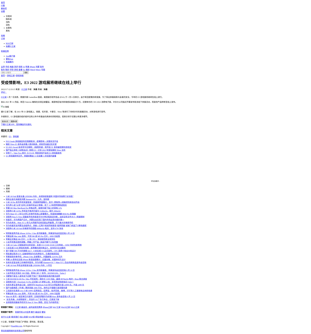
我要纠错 (14, 121)
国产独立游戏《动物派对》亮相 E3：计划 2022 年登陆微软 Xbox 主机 (35, 150)
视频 (20, 67)
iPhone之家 (47, 307)
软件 (42, 67)
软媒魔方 (10, 62)
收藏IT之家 (10, 46)
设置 (3, 11)
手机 (7, 67)
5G (24, 70)
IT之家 (24, 89)
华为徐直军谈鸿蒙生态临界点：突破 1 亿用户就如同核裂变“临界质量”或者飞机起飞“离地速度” (46, 226)
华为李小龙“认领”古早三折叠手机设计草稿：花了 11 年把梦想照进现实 (36, 205)
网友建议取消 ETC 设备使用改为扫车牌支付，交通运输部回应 (32, 254)
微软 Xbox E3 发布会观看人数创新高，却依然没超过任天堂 (31, 144)
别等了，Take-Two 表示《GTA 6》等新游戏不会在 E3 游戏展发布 (34, 153)
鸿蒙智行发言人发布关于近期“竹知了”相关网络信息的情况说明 (33, 276)
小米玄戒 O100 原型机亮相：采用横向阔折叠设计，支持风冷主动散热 (36, 248)
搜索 (26, 73)
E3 (10, 136)
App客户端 (10, 56)
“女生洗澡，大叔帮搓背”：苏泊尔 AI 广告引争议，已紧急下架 (32, 299)
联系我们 (15, 317)
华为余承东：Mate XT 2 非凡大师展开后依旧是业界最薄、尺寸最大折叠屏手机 (39, 223)
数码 (7, 70)
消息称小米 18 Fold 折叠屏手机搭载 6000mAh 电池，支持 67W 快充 (34, 228)
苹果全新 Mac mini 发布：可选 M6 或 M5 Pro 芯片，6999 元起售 (33, 236)
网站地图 (39, 317)
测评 (16, 67)
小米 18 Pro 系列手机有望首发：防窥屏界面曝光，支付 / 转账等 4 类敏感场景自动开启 (42, 202)
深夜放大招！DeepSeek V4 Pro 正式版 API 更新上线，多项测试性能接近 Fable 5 (39, 282)
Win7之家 (56, 307)
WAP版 (32, 317)
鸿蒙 (37, 67)
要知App (9, 59)
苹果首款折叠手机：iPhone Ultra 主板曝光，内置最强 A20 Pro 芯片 (34, 257)
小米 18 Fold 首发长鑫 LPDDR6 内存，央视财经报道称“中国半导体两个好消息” (39, 196)
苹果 (27, 67)
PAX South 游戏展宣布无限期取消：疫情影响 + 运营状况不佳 (32, 141)
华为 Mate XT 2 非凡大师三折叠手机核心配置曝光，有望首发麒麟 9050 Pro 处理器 (41, 214)
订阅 (3, 39)
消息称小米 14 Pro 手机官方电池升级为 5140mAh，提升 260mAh (33, 211)
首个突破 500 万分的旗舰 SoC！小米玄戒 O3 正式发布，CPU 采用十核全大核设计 (41, 251)
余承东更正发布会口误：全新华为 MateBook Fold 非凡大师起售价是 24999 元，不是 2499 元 (45, 285)
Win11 (38, 70)
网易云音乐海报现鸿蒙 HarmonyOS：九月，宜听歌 (27, 199)
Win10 (32, 70)
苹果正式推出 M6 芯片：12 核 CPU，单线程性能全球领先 (30, 239)
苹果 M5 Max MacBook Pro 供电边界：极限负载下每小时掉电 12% (34, 208)
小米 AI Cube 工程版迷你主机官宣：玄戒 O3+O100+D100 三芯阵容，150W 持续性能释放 (44, 245)
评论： (4, 92)
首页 (3, 3)
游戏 (16, 70)
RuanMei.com (16, 326)
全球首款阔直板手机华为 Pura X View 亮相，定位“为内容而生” (32, 302)
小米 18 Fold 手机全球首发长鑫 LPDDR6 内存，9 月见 (29, 265)
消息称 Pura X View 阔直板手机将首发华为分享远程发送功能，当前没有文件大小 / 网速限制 (45, 217)
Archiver (47, 317)
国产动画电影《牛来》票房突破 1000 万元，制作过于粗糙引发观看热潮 (36, 288)
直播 (20, 70)
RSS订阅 (9, 43)
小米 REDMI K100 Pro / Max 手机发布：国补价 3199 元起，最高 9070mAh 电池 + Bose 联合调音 (46, 279)
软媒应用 (5, 51)
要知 (43, 312)
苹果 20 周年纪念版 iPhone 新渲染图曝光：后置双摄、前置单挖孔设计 (36, 260)
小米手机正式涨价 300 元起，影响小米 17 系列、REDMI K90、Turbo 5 (36, 273)
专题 (43, 70)
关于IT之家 (6, 317)
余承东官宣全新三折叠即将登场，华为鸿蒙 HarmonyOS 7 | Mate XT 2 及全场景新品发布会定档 (46, 262)
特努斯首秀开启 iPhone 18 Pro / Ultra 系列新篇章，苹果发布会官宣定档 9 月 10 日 (40, 233)
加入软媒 (24, 317)
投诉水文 (5, 121)
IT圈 (3, 5)
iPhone (32, 67)
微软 (28, 70)
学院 (12, 70)
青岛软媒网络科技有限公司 (12, 331)
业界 (3, 67)
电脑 (12, 67)
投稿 (3, 36)
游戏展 (16, 136)
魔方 (33, 312)
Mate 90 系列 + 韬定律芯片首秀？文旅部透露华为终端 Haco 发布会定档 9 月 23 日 (40, 296)
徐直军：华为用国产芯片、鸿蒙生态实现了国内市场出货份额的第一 (35, 220)
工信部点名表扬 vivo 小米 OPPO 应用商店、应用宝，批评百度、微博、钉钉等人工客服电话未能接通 (49, 291)
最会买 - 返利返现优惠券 (31, 307)
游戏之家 (11, 76)
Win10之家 (65, 307)
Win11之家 (74, 307)
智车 (3, 70)
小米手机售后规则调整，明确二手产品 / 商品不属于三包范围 (32, 242)
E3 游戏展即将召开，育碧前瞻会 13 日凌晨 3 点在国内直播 (31, 156)
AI (24, 67)
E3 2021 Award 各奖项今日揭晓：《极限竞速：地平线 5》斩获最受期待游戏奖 (38, 147)
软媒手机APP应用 (22, 312)
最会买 (4, 8)
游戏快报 (20, 76)
